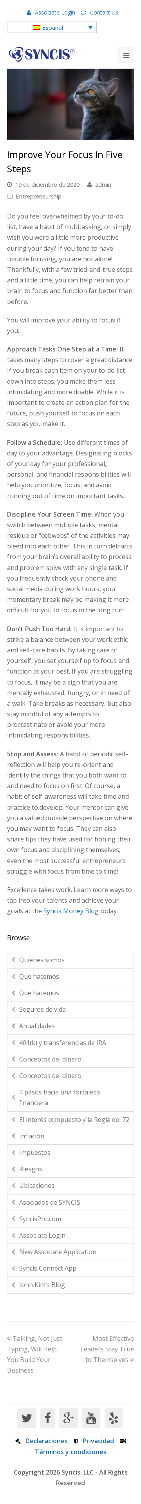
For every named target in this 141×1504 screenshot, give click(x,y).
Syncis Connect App (47, 1268)
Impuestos (35, 1152)
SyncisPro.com (40, 1218)
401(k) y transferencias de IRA (62, 1042)
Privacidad (98, 1441)
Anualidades (37, 1025)
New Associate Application (57, 1251)
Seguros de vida (42, 1009)
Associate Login (55, 12)
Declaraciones (46, 1441)
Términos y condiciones (71, 1452)
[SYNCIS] (41, 54)
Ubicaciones (36, 1185)
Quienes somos (42, 960)
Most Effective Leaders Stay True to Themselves (107, 1349)
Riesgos (30, 1169)
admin (103, 184)
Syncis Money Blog (71, 911)
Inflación (31, 1136)
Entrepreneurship (38, 196)
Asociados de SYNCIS (49, 1202)
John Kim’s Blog (42, 1284)
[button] (52, 27)
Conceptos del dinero (50, 1059)
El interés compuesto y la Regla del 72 (74, 1119)
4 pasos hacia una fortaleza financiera (59, 1097)
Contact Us (104, 12)
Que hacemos (39, 976)
